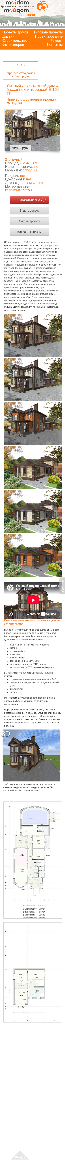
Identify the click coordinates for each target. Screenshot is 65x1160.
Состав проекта (29, 221)
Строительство (14, 40)
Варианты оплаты (29, 231)
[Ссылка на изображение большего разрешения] (32, 860)
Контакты (55, 44)
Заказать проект (29, 199)
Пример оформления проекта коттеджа (31, 101)
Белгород (27, 15)
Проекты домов (15, 32)
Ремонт (56, 40)
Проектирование (49, 36)
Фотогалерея (13, 44)
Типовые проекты (48, 32)
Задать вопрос (29, 210)
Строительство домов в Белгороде (20, 75)
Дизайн (8, 36)
